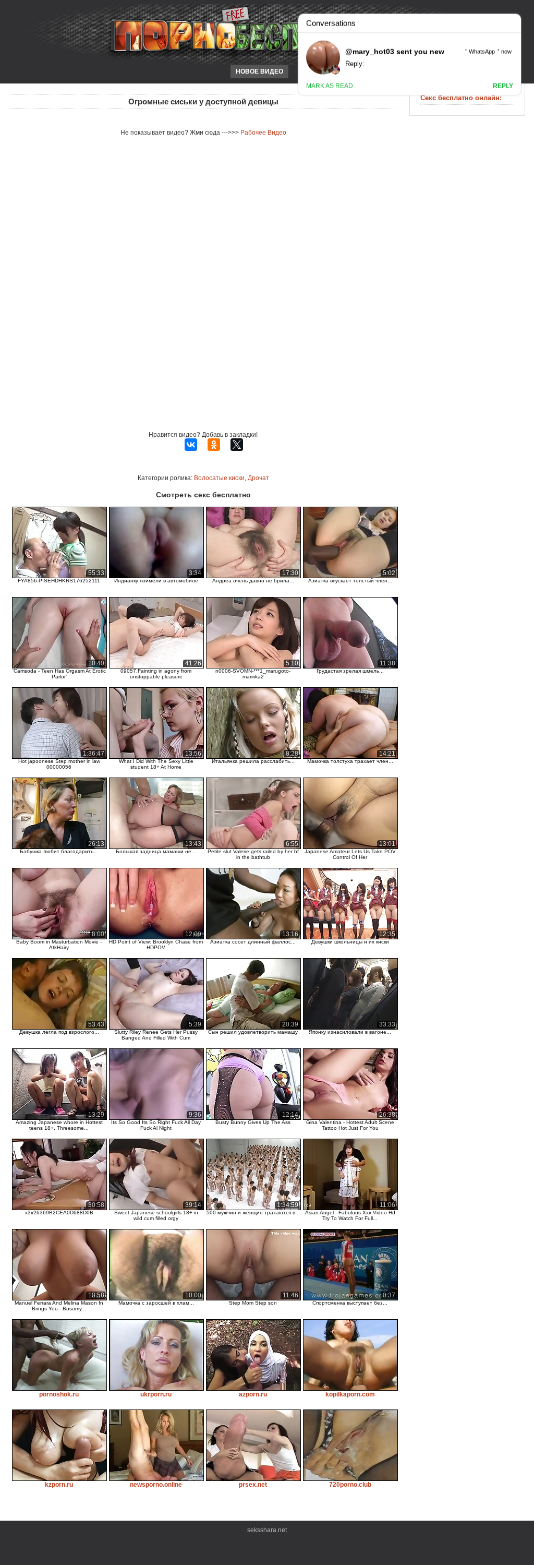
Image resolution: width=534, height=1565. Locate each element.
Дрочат (258, 478)
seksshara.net (267, 1530)
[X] (236, 444)
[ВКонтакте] (191, 444)
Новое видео (259, 71)
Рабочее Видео (263, 132)
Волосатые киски (219, 478)
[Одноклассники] (214, 444)
